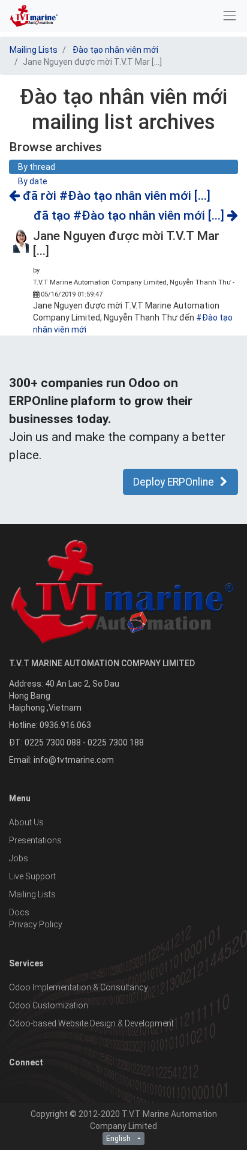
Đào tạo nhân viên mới (115, 50)
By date (32, 181)
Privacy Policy (35, 924)
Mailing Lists (34, 50)
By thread (36, 167)
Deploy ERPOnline (173, 482)
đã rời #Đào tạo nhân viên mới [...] (115, 195)
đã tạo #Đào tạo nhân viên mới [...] (130, 215)
